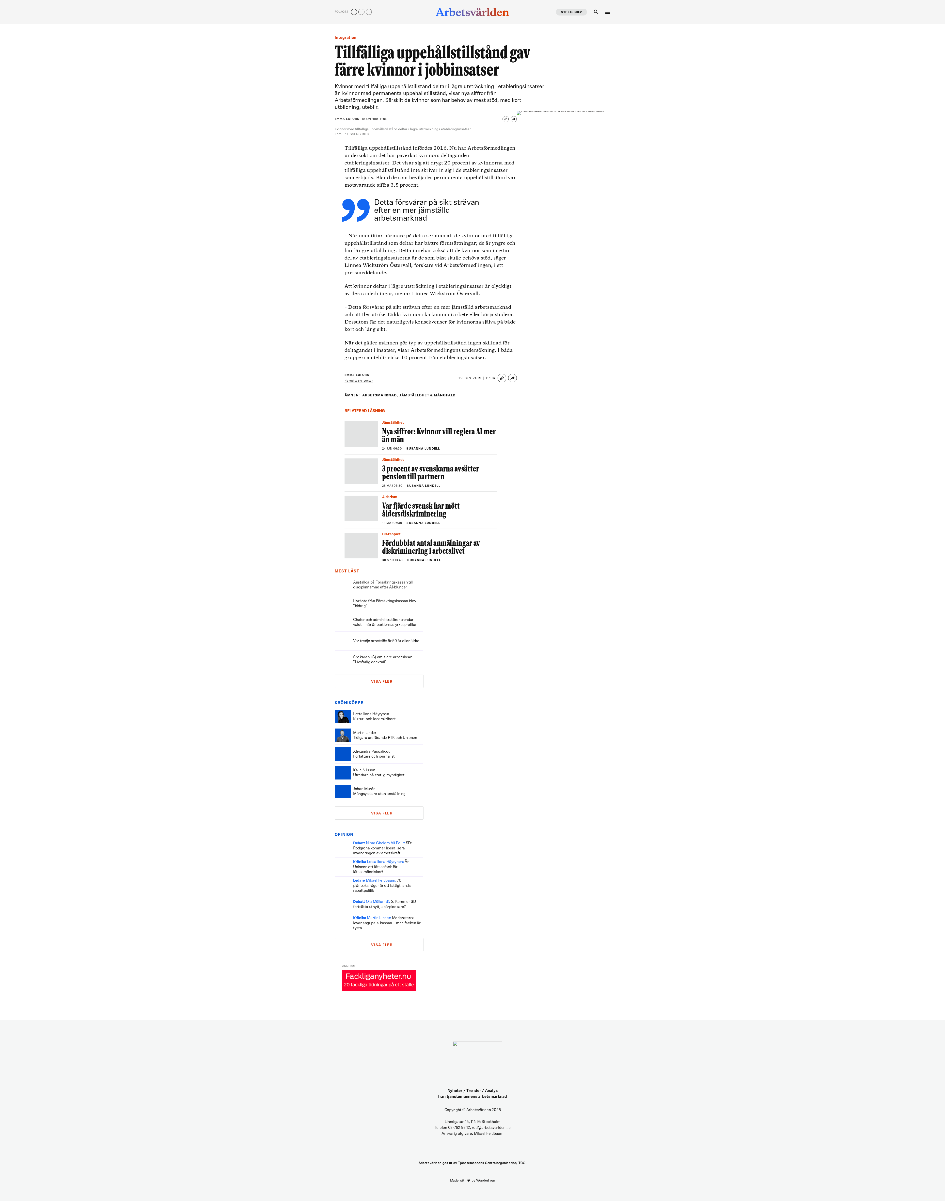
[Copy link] (506, 119)
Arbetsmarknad (380, 395)
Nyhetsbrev (571, 12)
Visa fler (382, 682)
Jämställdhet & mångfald (427, 395)
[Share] (514, 119)
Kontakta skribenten (359, 380)
